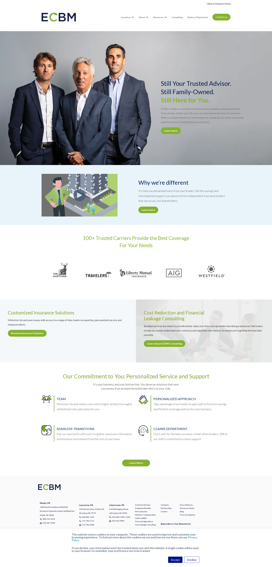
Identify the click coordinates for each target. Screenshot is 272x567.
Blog (182, 511)
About (142, 17)
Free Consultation (187, 515)
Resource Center (187, 508)
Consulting (177, 17)
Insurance (126, 17)
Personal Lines (141, 511)
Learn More (136, 462)
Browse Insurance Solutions (27, 333)
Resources (158, 17)
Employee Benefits (143, 508)
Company (165, 505)
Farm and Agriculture (144, 521)
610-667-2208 (49, 523)
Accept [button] (175, 559)
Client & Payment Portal (218, 3)
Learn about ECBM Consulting (164, 343)
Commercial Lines (142, 505)
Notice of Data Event (197, 17)
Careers (164, 511)
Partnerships (166, 508)
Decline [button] (192, 559)
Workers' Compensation (145, 515)
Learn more (171, 130)
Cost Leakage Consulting (145, 525)
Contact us (221, 16)
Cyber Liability (141, 518)
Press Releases (186, 505)
